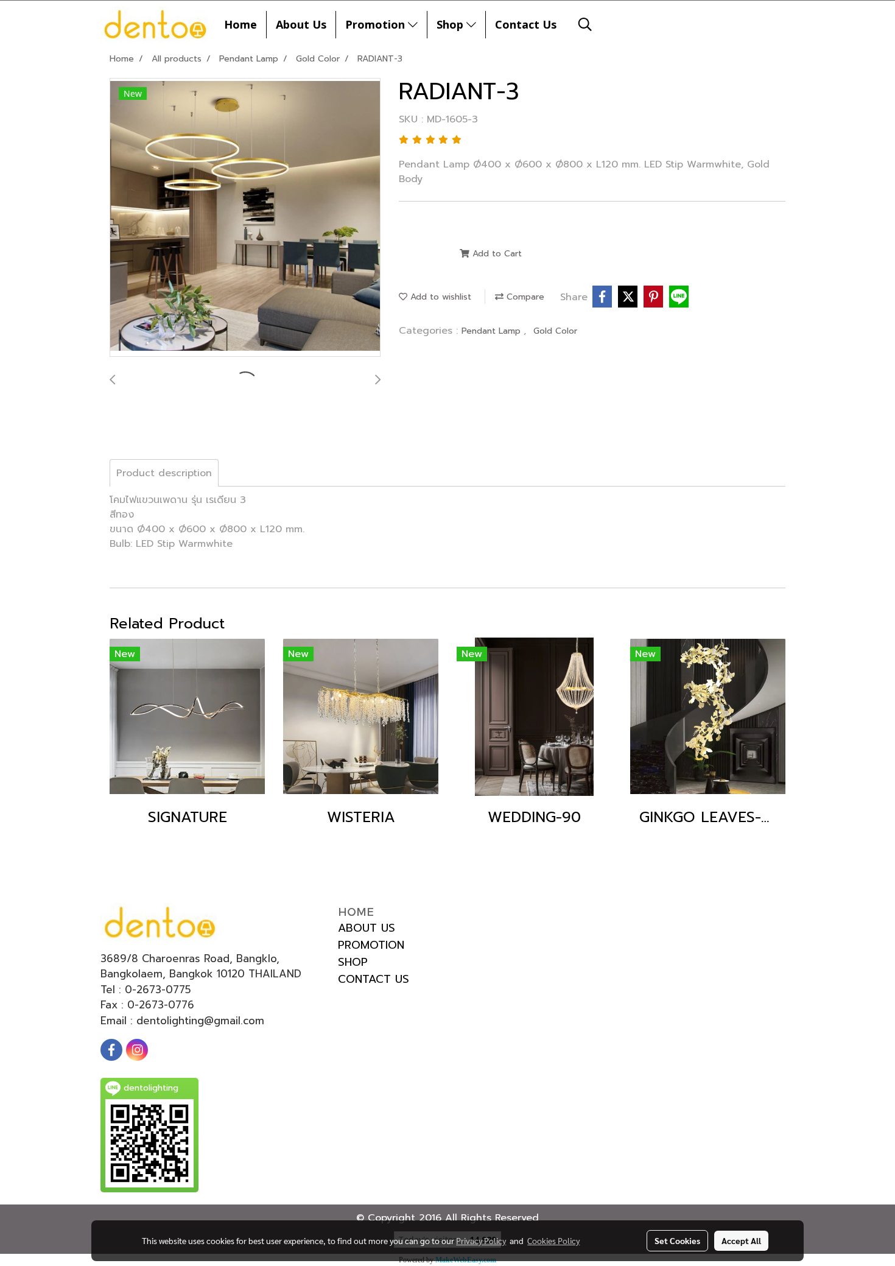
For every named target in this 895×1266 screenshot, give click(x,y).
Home (240, 24)
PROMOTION (371, 945)
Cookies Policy (553, 1240)
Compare (524, 296)
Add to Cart (495, 253)
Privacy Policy (481, 1240)
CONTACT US (373, 979)
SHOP (353, 962)
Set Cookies (677, 1240)
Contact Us (525, 24)
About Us (301, 24)
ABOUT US (366, 928)
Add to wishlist (439, 296)
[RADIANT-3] (245, 218)
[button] (585, 24)
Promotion (376, 24)
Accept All (741, 1240)
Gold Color (555, 331)
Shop (451, 24)
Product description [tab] (164, 473)
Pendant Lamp (493, 331)
